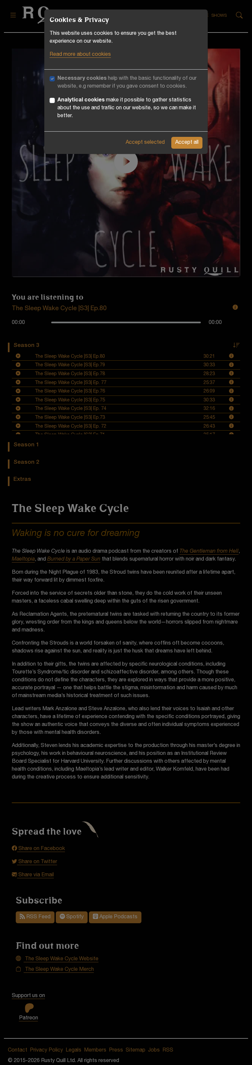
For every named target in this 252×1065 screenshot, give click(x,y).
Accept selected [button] (145, 142)
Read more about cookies (80, 54)
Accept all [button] (187, 142)
